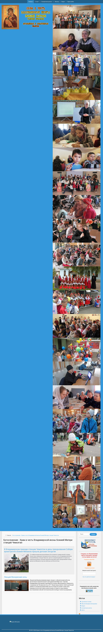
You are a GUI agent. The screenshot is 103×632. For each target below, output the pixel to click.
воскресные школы (86, 608)
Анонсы (57, 1)
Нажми (93, 534)
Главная (30, 1)
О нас (36, 1)
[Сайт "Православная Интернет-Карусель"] (89, 544)
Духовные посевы (86, 601)
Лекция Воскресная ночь (15, 577)
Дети (82, 610)
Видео (63, 1)
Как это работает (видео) (89, 576)
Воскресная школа (46, 1)
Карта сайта (70, 1)
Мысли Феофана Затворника (89, 603)
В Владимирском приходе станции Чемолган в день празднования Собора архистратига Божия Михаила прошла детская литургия (38, 550)
